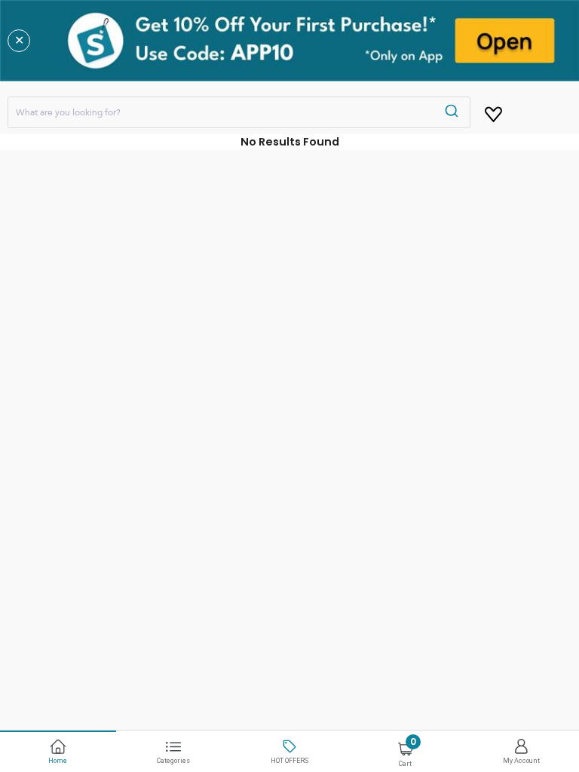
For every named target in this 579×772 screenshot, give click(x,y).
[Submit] (453, 112)
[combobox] (239, 112)
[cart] (493, 111)
